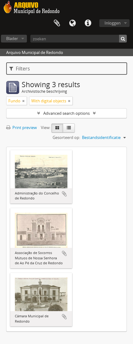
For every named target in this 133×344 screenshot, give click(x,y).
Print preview (24, 127)
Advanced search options (66, 113)
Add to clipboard (64, 194)
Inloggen (113, 23)
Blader (12, 38)
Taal (72, 23)
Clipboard (57, 23)
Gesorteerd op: (66, 137)
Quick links (88, 23)
